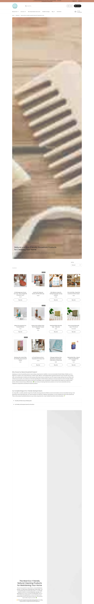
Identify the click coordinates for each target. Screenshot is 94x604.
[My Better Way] (15, 6)
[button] (47, 401)
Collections (17, 15)
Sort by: (72, 262)
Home (13, 15)
